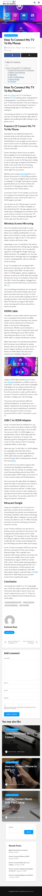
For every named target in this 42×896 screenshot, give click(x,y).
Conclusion (13, 81)
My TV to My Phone (11, 605)
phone (13, 461)
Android (11, 382)
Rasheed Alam (11, 48)
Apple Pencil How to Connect (18, 850)
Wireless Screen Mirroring (17, 72)
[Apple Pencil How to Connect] (21, 740)
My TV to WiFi (24, 605)
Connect (13, 95)
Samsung (23, 174)
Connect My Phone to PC (13, 602)
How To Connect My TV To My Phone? (18, 68)
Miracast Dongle (14, 79)
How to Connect (28, 602)
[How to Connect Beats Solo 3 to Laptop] (21, 806)
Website (6, 698)
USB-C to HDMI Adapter (17, 77)
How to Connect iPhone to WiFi (19, 856)
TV (8, 285)
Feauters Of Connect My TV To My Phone (21, 70)
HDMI (36, 572)
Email (6, 690)
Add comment (31, 48)
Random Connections (11, 35)
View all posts (9, 632)
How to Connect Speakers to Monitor (21, 875)
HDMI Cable (13, 75)
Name (6, 682)
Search (11, 827)
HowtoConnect (29, 891)
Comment (7, 658)
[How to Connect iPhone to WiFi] (21, 773)
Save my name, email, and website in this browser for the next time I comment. (20, 708)
